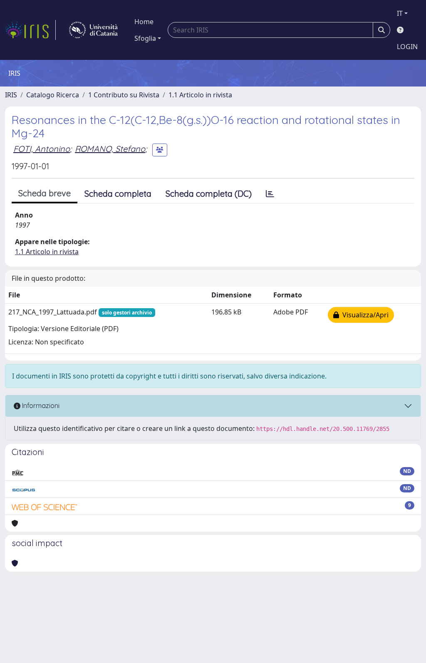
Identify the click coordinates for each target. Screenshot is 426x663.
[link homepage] (30, 30)
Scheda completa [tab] (117, 193)
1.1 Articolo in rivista (200, 94)
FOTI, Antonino (41, 148)
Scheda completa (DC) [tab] (209, 193)
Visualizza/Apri (364, 314)
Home (144, 21)
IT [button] (400, 13)
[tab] (270, 194)
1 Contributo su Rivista (123, 94)
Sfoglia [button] (145, 38)
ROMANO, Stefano (110, 148)
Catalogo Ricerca (52, 94)
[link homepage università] (93, 30)
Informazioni (39, 405)
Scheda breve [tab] (44, 193)
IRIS (11, 94)
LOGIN (407, 46)
